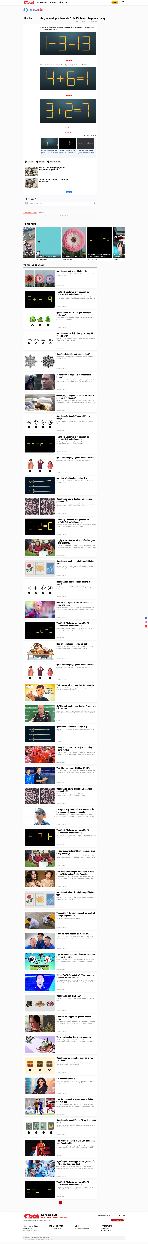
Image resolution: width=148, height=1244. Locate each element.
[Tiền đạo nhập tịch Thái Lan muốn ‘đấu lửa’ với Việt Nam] (40, 1106)
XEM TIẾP (68, 132)
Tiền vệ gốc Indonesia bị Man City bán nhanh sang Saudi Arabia (75, 1142)
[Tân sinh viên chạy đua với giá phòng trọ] (40, 1044)
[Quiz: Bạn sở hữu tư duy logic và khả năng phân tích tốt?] (40, 506)
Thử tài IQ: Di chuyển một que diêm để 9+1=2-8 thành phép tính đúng (86, 152)
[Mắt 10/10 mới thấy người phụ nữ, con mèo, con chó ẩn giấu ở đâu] (31, 171)
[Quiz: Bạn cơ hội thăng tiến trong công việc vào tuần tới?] (40, 1065)
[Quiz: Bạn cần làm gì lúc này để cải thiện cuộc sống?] (40, 1127)
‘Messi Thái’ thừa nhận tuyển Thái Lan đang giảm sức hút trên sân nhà (75, 976)
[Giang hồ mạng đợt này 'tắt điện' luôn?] (40, 941)
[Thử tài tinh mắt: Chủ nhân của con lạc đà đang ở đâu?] (31, 183)
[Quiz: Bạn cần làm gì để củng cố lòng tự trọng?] (40, 423)
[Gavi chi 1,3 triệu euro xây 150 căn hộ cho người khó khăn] (40, 609)
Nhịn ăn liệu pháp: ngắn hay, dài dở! (71, 644)
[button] (72, 3)
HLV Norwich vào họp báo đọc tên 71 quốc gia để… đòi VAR (76, 707)
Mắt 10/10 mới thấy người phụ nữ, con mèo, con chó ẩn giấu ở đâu (52, 169)
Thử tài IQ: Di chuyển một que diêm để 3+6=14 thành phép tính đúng (72, 1183)
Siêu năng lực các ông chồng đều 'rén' (48, 256)
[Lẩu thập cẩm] (74, 11)
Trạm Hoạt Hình (43, 259)
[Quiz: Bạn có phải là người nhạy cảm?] (74, 242)
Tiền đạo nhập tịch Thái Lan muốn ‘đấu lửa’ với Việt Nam (74, 1100)
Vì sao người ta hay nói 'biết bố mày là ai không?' (73, 376)
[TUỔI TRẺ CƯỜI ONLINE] (31, 1217)
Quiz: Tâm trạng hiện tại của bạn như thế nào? (75, 457)
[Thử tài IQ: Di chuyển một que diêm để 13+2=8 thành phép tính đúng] (40, 527)
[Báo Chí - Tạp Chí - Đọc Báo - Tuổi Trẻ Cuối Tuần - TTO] (49, 1217)
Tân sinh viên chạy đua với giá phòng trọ (73, 1037)
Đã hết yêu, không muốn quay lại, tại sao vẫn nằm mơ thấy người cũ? (75, 396)
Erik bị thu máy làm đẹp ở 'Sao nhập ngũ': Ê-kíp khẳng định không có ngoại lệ (75, 810)
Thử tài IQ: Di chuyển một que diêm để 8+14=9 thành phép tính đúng (99, 255)
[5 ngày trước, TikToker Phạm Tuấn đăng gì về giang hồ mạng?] (40, 547)
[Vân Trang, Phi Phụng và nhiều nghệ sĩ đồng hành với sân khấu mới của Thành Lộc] (40, 878)
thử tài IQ (30, 161)
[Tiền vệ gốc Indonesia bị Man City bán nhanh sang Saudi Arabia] (40, 1148)
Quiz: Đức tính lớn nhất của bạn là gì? (72, 478)
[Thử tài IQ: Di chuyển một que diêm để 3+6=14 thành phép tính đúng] (40, 1189)
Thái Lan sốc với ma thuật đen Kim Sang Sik (75, 685)
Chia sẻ (69, 192)
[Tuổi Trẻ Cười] (124, 1215)
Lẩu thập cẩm (68, 259)
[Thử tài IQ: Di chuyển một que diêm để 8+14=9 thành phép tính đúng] (99, 242)
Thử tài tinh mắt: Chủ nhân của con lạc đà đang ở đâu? (53, 180)
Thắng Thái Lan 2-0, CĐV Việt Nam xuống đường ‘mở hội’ (74, 748)
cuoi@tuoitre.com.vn (56, 1228)
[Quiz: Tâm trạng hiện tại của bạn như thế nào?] (40, 464)
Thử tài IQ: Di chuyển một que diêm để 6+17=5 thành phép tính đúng (67, 152)
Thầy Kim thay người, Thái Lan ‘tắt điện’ (73, 768)
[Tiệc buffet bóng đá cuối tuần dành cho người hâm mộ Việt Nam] (40, 961)
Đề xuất (64, 2)
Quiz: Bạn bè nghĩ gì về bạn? (68, 996)
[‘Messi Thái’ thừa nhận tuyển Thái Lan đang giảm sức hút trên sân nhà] (40, 982)
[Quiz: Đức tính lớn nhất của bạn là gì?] (40, 485)
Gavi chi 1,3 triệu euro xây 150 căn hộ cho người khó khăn (74, 603)
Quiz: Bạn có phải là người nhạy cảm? (73, 256)
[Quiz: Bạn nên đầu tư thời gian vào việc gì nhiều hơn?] (40, 319)
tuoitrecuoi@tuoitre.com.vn (83, 1228)
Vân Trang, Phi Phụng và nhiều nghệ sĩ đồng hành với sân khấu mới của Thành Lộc (75, 872)
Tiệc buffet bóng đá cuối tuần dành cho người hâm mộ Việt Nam (75, 955)
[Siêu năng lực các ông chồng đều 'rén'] (48, 242)
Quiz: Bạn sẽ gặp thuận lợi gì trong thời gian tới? (75, 562)
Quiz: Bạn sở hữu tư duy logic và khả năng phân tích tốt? (74, 500)
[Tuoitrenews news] (63, 1217)
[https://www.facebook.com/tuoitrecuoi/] (115, 1215)
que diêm (57, 65)
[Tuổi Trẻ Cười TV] (119, 1215)
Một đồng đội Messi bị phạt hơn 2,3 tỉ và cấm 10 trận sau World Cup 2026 (75, 1162)
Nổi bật (54, 2)
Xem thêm (60, 1203)
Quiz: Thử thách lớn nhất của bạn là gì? (73, 354)
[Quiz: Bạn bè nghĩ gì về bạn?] (40, 1003)
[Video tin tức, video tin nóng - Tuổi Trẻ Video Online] (56, 1217)
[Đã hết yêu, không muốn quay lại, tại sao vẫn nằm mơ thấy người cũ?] (40, 402)
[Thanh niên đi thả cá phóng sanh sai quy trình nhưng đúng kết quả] (40, 920)
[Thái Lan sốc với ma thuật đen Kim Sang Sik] (40, 692)
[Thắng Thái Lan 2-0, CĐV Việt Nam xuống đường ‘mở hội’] (40, 754)
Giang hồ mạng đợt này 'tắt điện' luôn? (72, 934)
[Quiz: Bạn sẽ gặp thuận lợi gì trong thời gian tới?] (40, 568)
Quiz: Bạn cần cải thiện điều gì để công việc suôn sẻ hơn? (75, 334)
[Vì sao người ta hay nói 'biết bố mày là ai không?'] (40, 382)
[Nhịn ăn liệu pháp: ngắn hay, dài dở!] (40, 651)
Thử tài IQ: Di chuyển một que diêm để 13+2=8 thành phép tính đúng (72, 521)
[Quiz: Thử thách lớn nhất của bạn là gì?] (40, 361)
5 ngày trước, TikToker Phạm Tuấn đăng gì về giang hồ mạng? (75, 541)
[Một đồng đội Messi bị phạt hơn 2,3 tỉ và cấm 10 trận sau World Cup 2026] (40, 1168)
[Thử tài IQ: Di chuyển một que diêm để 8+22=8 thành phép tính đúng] (40, 444)
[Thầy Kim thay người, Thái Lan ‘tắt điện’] (40, 775)
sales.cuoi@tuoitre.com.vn (31, 1230)
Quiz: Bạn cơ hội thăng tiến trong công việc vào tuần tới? (74, 1059)
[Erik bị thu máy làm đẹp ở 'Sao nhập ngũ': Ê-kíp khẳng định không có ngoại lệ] (40, 816)
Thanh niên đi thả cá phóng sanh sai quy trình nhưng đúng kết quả (75, 914)
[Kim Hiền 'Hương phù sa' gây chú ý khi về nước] (40, 1023)
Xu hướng (43, 2)
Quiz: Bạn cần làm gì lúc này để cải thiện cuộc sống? (76, 1121)
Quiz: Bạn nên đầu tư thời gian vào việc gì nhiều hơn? (74, 313)
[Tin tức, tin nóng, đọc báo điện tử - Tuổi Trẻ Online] (43, 1217)
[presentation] (23, 242)
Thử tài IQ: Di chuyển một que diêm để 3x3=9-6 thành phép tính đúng (49, 152)
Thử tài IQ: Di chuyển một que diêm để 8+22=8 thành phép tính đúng (72, 438)
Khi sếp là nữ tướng (65, 1079)
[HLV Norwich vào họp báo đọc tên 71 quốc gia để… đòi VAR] (40, 713)
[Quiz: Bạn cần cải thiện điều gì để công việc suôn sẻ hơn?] (40, 340)
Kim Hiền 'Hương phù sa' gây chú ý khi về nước (73, 1017)
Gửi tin (115, 2)
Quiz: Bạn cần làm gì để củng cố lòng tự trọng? (73, 417)
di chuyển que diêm (55, 161)
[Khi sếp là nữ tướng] (40, 1086)
